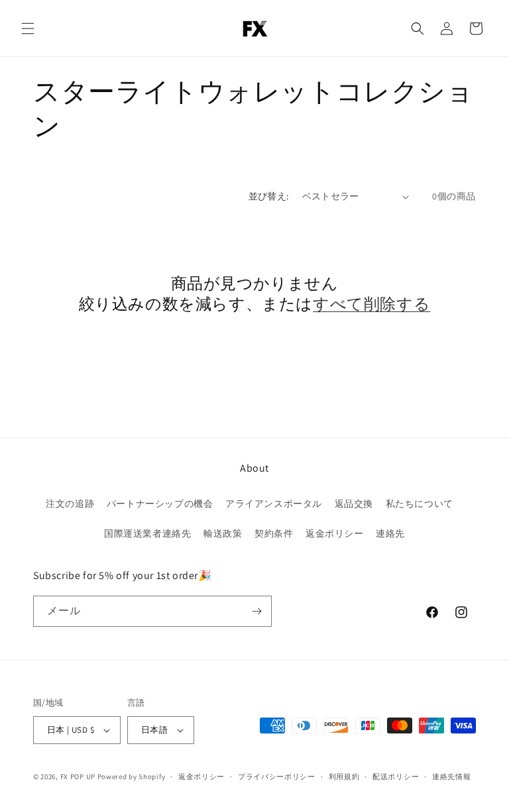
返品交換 (354, 504)
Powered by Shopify (131, 776)
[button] (27, 28)
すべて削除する (371, 304)
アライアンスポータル (273, 504)
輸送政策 (222, 533)
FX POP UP (77, 776)
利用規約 (344, 776)
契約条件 (273, 533)
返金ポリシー (335, 533)
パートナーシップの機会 (160, 504)
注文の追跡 (70, 504)
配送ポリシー (395, 776)
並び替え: (269, 196)
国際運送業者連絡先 (147, 533)
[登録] (256, 611)
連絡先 (390, 533)
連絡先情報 (451, 776)
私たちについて (419, 504)
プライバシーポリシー (276, 776)
